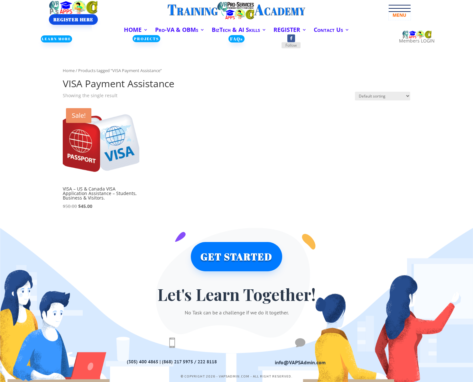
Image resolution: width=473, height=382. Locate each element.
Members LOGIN (417, 41)
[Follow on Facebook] (291, 38)
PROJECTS (146, 38)
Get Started (236, 256)
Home (69, 70)
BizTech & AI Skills (236, 30)
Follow (291, 45)
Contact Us (328, 30)
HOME (133, 30)
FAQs (236, 39)
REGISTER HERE (73, 19)
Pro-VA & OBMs (176, 30)
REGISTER (287, 30)
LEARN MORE (56, 38)
